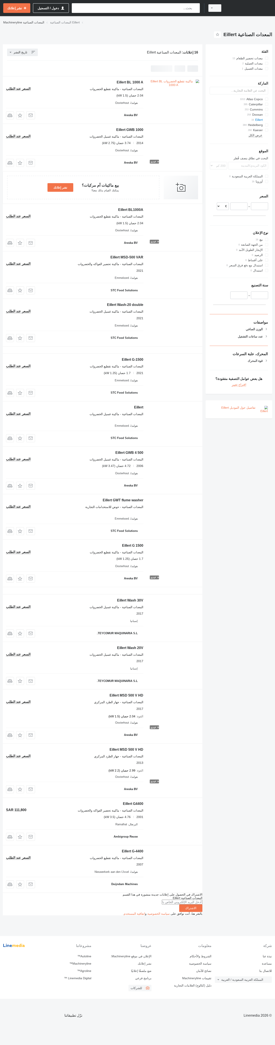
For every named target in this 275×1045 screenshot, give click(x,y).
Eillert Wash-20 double (125, 305)
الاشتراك (190, 908)
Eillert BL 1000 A (130, 82)
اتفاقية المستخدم (134, 913)
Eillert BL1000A (130, 210)
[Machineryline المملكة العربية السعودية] (249, 8)
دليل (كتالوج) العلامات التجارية (192, 985)
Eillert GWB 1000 (129, 130)
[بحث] (195, 8)
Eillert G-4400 (132, 851)
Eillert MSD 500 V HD (126, 695)
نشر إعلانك (60, 187)
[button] (20, 115)
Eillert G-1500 (132, 359)
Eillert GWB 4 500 (129, 452)
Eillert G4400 (133, 804)
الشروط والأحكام (200, 956)
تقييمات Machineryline (196, 978)
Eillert (138, 407)
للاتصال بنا (265, 971)
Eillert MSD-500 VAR (126, 257)
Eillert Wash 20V (130, 648)
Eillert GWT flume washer (123, 500)
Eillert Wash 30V (130, 600)
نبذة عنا (267, 956)
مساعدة (267, 963)
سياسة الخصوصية (158, 913)
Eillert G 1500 (132, 545)
